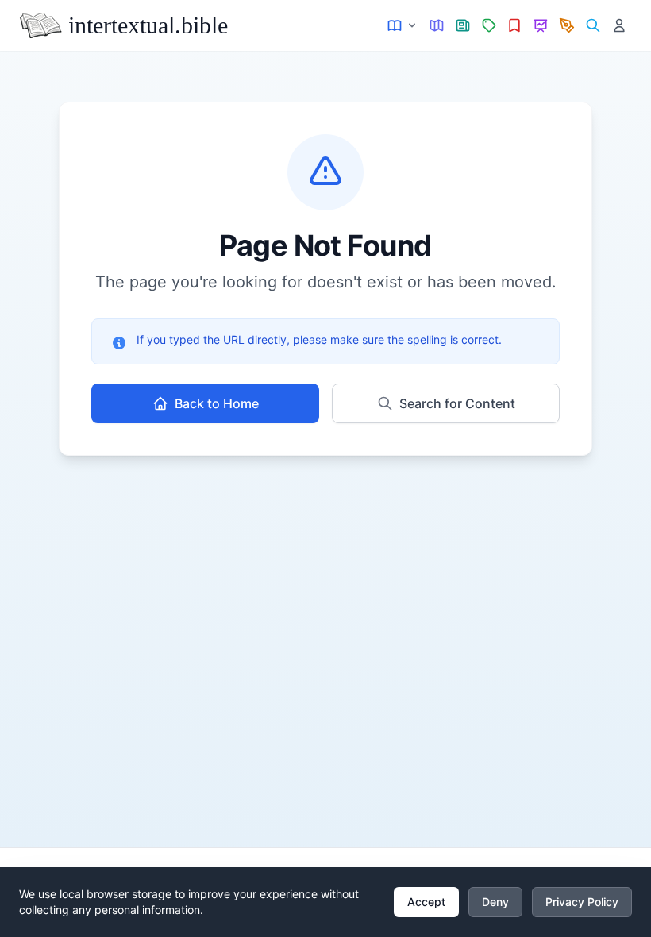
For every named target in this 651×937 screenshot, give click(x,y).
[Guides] (437, 26)
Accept (426, 901)
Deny (495, 901)
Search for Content (457, 403)
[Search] (593, 26)
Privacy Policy (581, 901)
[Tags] (489, 26)
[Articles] (463, 26)
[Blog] (567, 26)
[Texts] (403, 26)
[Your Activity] (619, 26)
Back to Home (217, 403)
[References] (515, 26)
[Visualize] (541, 26)
